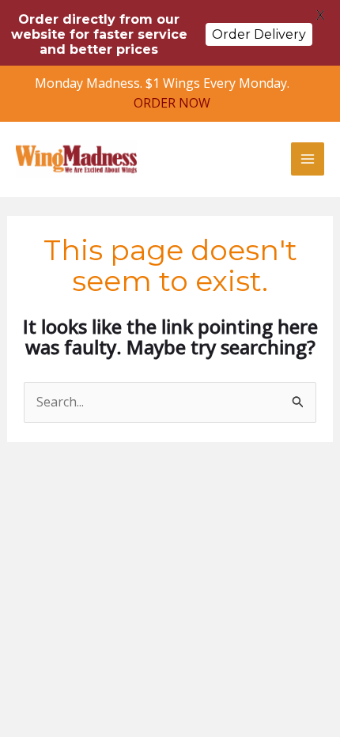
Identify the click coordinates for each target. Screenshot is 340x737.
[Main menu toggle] (307, 159)
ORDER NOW (172, 102)
